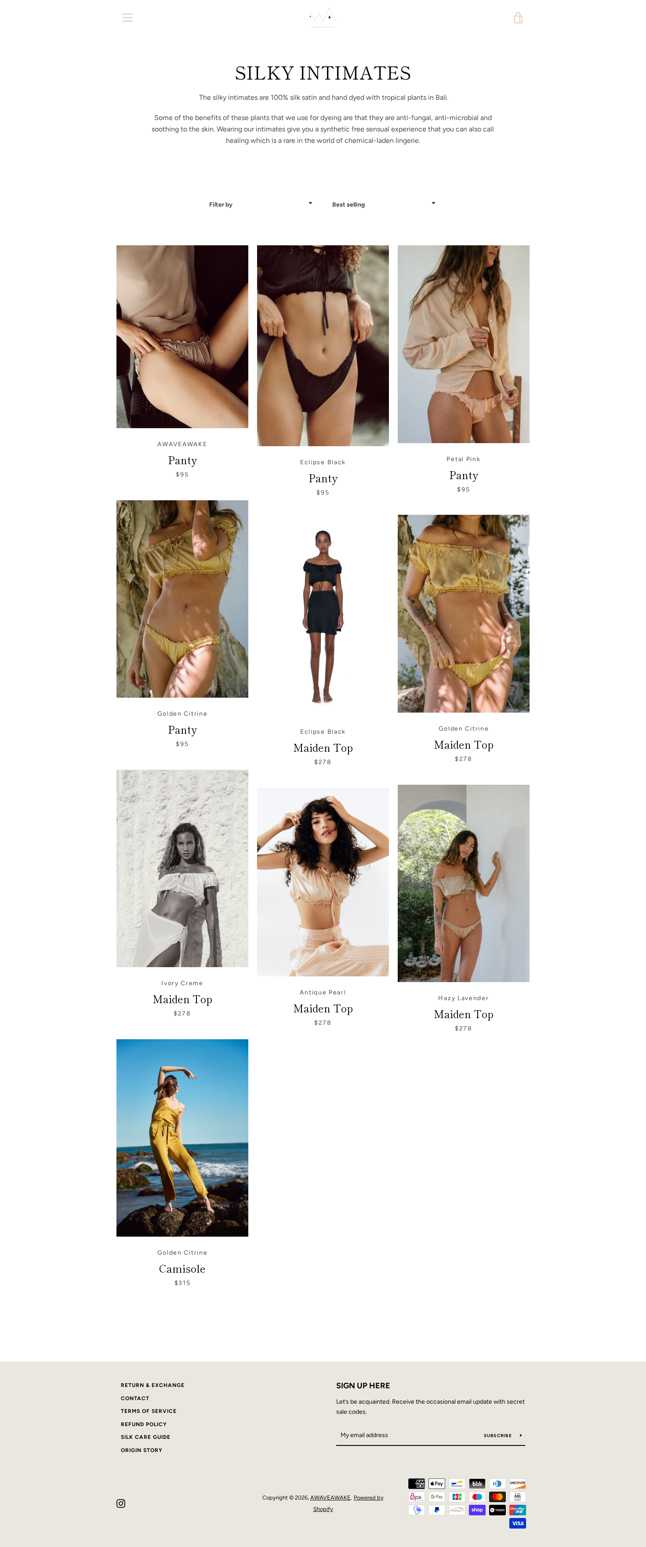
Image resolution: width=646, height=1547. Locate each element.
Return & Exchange (153, 1385)
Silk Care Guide (146, 1437)
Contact (135, 1398)
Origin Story (142, 1450)
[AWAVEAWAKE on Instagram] (120, 1503)
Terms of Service (149, 1411)
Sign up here (363, 1385)
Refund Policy (144, 1424)
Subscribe (499, 1435)
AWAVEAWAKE (330, 1497)
